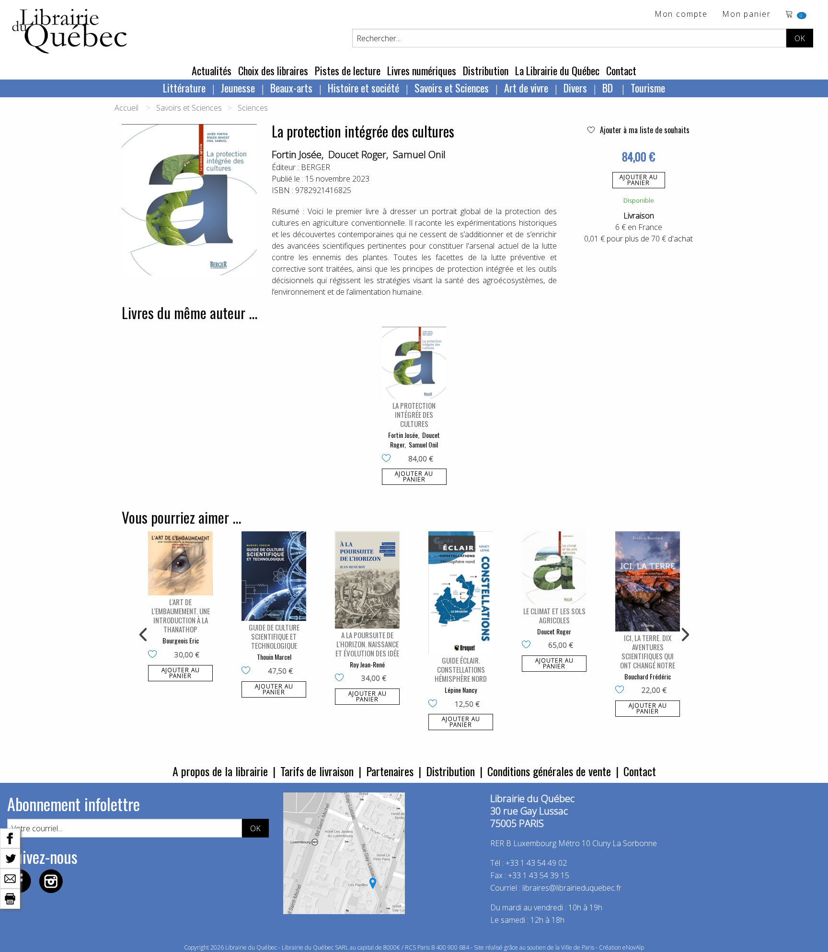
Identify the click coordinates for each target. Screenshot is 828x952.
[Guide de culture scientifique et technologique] (274, 576)
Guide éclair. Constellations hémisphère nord (461, 669)
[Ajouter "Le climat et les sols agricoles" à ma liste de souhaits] (528, 645)
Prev (143, 634)
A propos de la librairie (220, 771)
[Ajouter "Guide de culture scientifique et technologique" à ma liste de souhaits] (248, 671)
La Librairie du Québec (557, 70)
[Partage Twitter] (10, 857)
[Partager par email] (10, 877)
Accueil (126, 108)
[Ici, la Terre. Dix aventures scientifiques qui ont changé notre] (647, 581)
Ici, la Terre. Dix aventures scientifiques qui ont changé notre (647, 651)
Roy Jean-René (367, 664)
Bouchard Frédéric (647, 676)
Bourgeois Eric (180, 640)
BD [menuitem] (608, 87)
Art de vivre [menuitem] (526, 87)
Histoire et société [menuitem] (363, 87)
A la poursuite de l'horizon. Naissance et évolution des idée (367, 644)
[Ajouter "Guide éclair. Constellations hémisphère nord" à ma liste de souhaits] (434, 704)
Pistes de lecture (347, 70)
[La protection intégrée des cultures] (414, 363)
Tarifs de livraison (317, 771)
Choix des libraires (273, 70)
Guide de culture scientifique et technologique (274, 636)
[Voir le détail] (414, 363)
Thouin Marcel (274, 657)
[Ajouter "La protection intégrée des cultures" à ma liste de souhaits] (388, 459)
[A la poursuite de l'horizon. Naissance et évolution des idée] (367, 580)
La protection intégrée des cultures (414, 414)
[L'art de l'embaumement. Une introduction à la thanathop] (180, 563)
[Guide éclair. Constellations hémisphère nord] (460, 592)
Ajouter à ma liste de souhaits (644, 130)
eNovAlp (633, 947)
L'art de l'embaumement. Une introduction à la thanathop (180, 615)
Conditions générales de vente (549, 771)
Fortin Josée (297, 154)
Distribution (485, 70)
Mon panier (746, 14)
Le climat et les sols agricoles (554, 615)
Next (684, 634)
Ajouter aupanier (639, 180)
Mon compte (681, 14)
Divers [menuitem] (575, 87)
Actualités (211, 70)
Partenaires (390, 771)
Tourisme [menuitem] (648, 87)
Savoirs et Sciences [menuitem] (451, 87)
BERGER (315, 167)
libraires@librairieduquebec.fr (571, 888)
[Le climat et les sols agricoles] (554, 567)
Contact (621, 70)
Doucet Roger (357, 154)
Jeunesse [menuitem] (238, 87)
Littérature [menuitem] (184, 87)
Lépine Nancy (461, 690)
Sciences (253, 108)
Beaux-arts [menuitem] (291, 87)
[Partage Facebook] (10, 837)
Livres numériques (421, 70)
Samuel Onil (419, 154)
